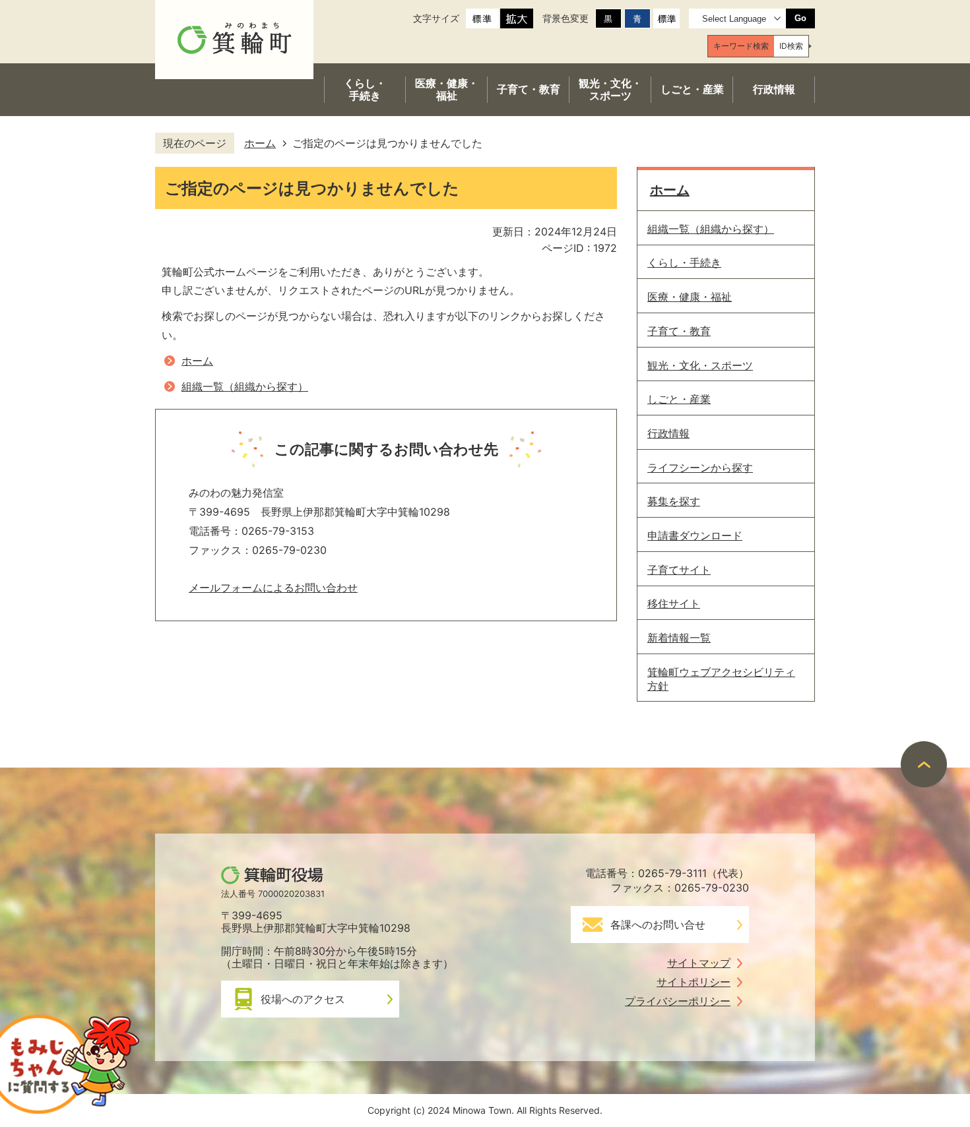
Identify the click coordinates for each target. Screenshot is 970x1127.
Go (800, 18)
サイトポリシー (693, 982)
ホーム (260, 143)
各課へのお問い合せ (657, 924)
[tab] (741, 46)
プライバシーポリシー (677, 1001)
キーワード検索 (741, 46)
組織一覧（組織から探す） (244, 386)
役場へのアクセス (303, 999)
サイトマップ (698, 962)
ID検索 (791, 46)
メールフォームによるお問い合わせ (273, 587)
